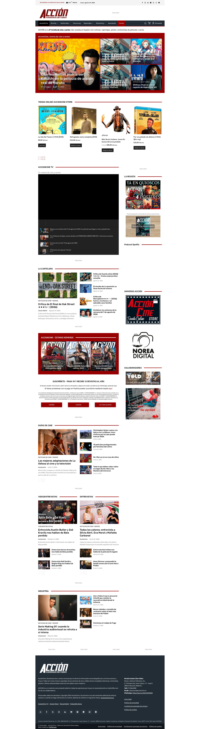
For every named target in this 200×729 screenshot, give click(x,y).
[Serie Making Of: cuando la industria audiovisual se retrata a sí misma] (57, 608)
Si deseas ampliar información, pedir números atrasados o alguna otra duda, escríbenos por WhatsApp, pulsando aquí (78, 386)
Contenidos (53, 363)
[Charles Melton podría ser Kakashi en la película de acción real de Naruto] (69, 64)
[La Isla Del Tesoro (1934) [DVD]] (52, 120)
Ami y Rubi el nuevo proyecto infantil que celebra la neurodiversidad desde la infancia (105, 599)
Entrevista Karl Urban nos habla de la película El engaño (105, 551)
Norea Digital (64, 704)
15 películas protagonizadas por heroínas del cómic (104, 446)
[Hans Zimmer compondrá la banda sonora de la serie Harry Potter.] (86, 564)
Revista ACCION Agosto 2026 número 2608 (53, 367)
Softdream (53, 727)
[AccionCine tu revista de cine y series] (100, 667)
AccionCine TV (43, 704)
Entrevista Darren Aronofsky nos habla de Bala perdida (63, 551)
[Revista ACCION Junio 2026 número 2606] (103, 356)
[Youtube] (159, 2)
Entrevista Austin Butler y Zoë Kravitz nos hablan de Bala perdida (55, 532)
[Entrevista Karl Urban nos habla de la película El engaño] (86, 553)
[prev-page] (39, 158)
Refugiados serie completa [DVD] (83, 137)
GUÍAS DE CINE (45, 425)
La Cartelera (45, 269)
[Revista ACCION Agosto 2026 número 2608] (53, 356)
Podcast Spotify (131, 244)
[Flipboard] (77, 712)
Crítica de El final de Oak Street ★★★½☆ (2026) (56, 305)
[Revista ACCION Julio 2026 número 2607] (78, 356)
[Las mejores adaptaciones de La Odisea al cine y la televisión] (57, 442)
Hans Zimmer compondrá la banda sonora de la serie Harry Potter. (106, 563)
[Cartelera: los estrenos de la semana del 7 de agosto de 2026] (86, 313)
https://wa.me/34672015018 (143, 693)
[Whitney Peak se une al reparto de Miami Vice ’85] (146, 77)
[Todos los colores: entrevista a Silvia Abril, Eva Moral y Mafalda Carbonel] (99, 512)
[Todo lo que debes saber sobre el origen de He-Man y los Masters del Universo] (86, 469)
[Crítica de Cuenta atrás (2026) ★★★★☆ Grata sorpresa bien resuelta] (86, 277)
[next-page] (43, 158)
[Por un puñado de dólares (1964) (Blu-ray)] (148, 120)
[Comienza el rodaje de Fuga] (86, 624)
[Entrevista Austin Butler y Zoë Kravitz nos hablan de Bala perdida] (57, 512)
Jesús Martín (42, 310)
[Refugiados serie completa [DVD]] (84, 120)
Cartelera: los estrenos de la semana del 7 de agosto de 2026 (104, 312)
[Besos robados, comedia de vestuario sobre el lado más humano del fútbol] (86, 612)
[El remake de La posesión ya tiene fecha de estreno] (86, 288)
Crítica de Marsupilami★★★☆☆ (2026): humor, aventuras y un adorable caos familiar (105, 300)
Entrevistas (86, 497)
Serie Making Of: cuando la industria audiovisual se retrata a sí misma (57, 629)
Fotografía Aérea (76, 704)
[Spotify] (96, 712)
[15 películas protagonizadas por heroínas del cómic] (86, 446)
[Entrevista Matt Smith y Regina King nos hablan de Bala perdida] (44, 564)
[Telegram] (150, 2)
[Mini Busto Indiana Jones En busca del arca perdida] (116, 120)
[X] (153, 2)
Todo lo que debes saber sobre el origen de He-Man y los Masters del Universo (105, 469)
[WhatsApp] (156, 2)
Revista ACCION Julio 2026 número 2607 (78, 367)
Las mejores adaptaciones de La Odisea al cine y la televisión (56, 462)
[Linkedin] (148, 2)
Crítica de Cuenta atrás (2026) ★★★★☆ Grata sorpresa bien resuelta (105, 276)
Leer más (42, 145)
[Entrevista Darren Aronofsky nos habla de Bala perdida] (44, 553)
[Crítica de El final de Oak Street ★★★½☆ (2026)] (57, 285)
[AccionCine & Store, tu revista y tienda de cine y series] (54, 13)
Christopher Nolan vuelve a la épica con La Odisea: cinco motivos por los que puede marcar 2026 (105, 433)
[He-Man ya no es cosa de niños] (86, 458)
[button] (145, 23)
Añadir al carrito (76, 145)
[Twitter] (52, 712)
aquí (110, 389)
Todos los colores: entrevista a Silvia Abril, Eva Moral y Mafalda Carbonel (98, 532)
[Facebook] (142, 2)
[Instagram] (145, 2)
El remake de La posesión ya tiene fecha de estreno (105, 287)
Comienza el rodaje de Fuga (104, 623)
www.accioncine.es (107, 698)
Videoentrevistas (47, 497)
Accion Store (54, 704)
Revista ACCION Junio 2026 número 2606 (104, 367)
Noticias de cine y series (51, 70)
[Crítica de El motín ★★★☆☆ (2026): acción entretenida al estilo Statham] (115, 77)
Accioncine (42, 467)
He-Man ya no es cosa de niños (106, 457)
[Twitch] (90, 712)
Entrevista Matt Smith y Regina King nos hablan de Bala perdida (62, 563)
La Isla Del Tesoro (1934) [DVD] (50, 137)
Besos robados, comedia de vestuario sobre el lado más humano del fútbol (104, 611)
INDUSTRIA (43, 591)
